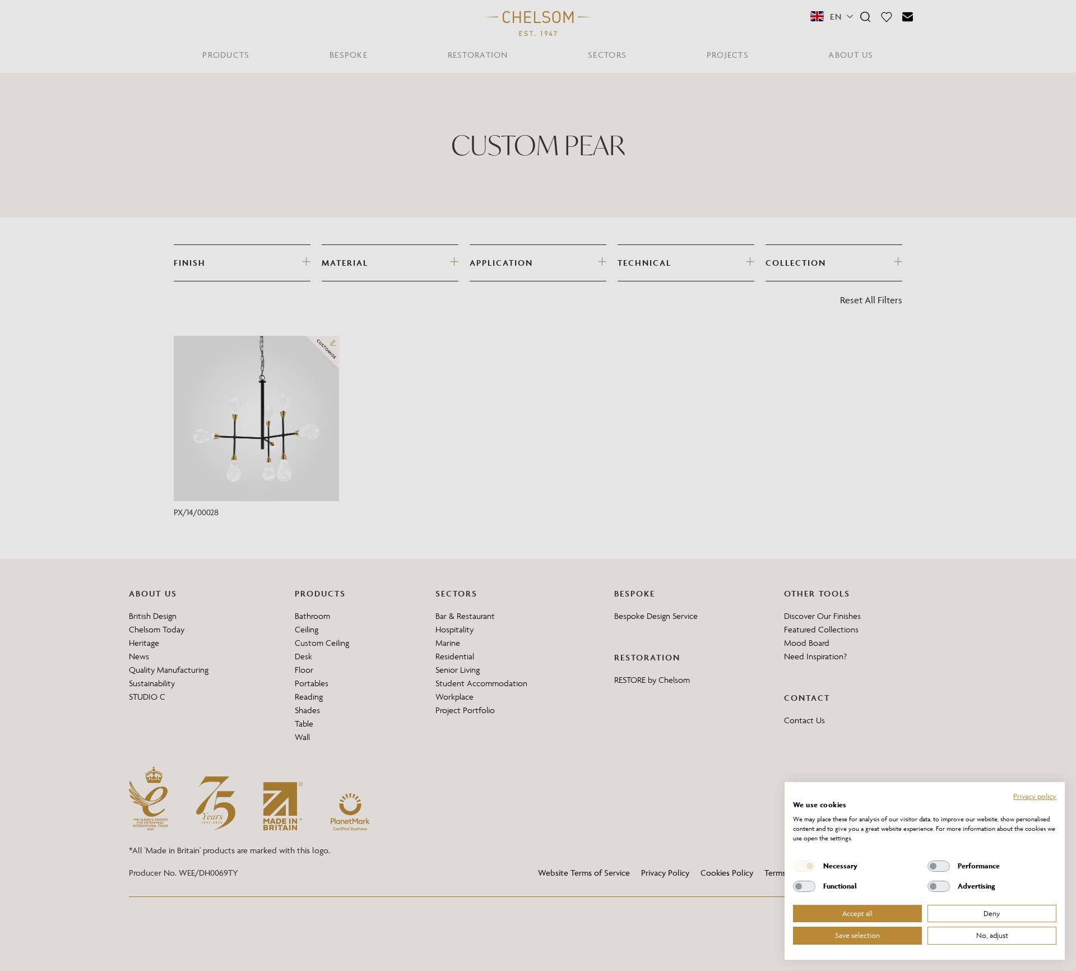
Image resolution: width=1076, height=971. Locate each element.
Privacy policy (1034, 796)
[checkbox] (804, 866)
